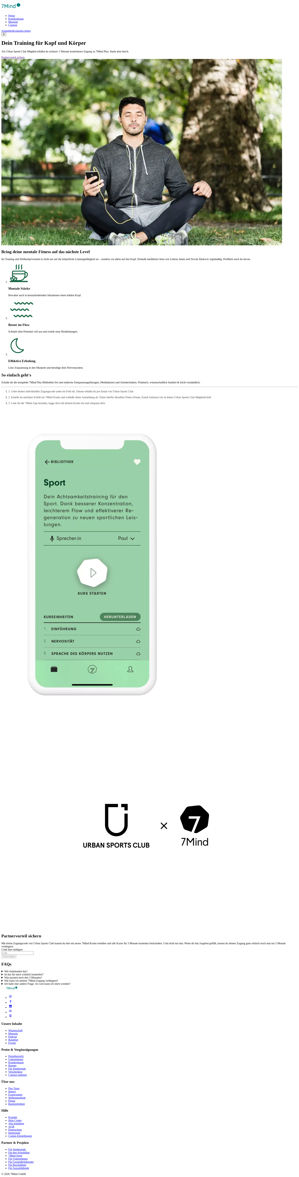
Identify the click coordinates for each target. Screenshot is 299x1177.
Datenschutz (15, 1129)
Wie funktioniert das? (16, 971)
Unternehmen (15, 1059)
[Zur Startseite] (10, 9)
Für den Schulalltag (19, 1152)
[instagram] (10, 997)
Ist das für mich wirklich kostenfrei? (23, 974)
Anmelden (7, 30)
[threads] (10, 1017)
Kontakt (12, 1117)
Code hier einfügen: (12, 949)
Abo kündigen (16, 1123)
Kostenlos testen (22, 30)
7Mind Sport (15, 1155)
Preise (11, 15)
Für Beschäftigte (17, 1165)
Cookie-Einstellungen (20, 1135)
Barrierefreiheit (16, 1103)
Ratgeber (13, 1039)
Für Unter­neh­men (18, 1158)
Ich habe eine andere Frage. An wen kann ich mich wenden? (37, 983)
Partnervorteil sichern (13, 57)
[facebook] (10, 1002)
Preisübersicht (16, 1056)
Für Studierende (17, 1068)
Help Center (15, 1120)
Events (12, 1042)
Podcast (12, 1036)
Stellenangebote (17, 1097)
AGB (11, 1126)
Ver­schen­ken (15, 1071)
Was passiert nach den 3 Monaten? (23, 977)
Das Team (13, 1088)
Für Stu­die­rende (17, 1149)
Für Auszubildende (18, 1168)
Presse (11, 1100)
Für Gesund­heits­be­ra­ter (21, 1161)
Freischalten (9, 956)
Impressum (14, 1132)
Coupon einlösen (17, 1074)
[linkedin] (10, 1007)
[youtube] (10, 1012)
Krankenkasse (16, 18)
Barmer (12, 1065)
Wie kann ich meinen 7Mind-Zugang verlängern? (31, 980)
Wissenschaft (15, 1030)
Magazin (13, 21)
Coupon (12, 25)
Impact (12, 1091)
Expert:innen (15, 1094)
